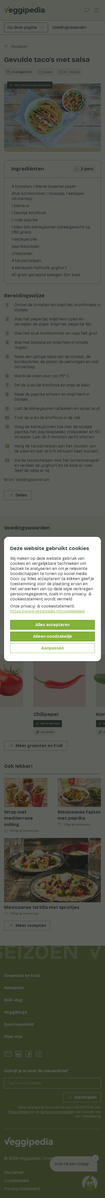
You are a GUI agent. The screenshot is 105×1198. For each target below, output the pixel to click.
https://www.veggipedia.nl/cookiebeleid (47, 611)
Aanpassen (52, 648)
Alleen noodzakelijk (52, 636)
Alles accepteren (52, 624)
